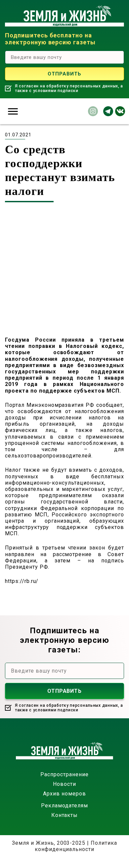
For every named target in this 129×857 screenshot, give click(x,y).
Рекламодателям (64, 805)
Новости (64, 784)
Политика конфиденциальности (76, 846)
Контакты (64, 815)
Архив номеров (64, 793)
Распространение (64, 774)
